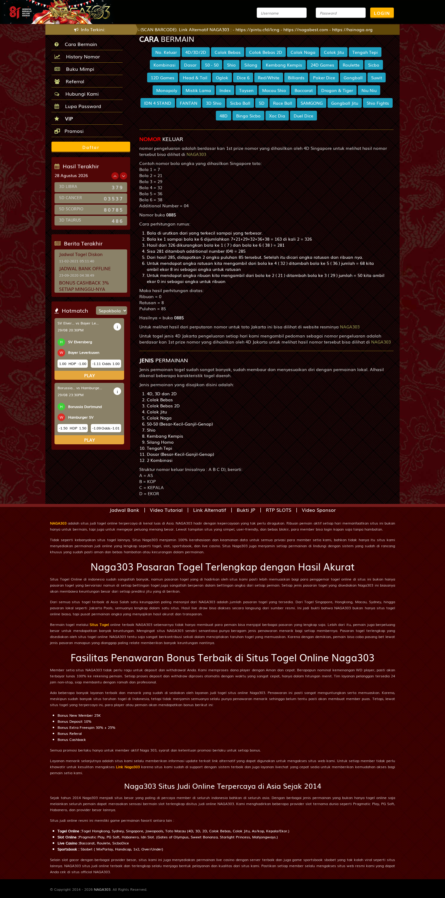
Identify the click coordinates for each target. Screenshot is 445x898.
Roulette (351, 65)
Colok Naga (303, 52)
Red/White (268, 77)
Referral (73, 81)
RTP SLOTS (278, 509)
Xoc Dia (277, 116)
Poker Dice (324, 77)
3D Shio (214, 103)
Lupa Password (81, 106)
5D (262, 103)
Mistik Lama (198, 90)
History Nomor (81, 56)
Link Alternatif (209, 509)
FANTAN (188, 103)
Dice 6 (243, 77)
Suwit (376, 77)
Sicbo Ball (240, 103)
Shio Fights (378, 103)
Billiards (296, 77)
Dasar (190, 65)
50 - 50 (212, 65)
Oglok (222, 77)
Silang (250, 65)
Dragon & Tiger (337, 90)
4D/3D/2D (195, 52)
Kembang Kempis (284, 65)
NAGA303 (58, 523)
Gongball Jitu (344, 103)
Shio (231, 65)
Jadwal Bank (124, 509)
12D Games (162, 77)
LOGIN (382, 13)
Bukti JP (246, 509)
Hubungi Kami (80, 93)
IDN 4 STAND (157, 103)
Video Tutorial (166, 509)
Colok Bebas (228, 52)
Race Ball (282, 103)
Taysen (246, 90)
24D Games (322, 65)
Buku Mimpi (78, 68)
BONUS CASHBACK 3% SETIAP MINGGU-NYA (84, 285)
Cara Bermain (79, 44)
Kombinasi (164, 65)
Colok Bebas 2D (265, 52)
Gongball (353, 77)
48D (223, 116)
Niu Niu (369, 90)
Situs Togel (99, 624)
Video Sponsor (319, 509)
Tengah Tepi (365, 52)
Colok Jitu (334, 52)
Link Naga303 (128, 766)
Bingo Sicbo (248, 116)
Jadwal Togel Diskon (81, 254)
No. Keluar (166, 52)
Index (225, 90)
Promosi (73, 130)
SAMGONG (312, 103)
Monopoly (166, 90)
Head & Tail (195, 77)
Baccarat (304, 90)
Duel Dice (303, 116)
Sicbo (373, 65)
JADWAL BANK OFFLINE (85, 268)
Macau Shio (274, 90)
